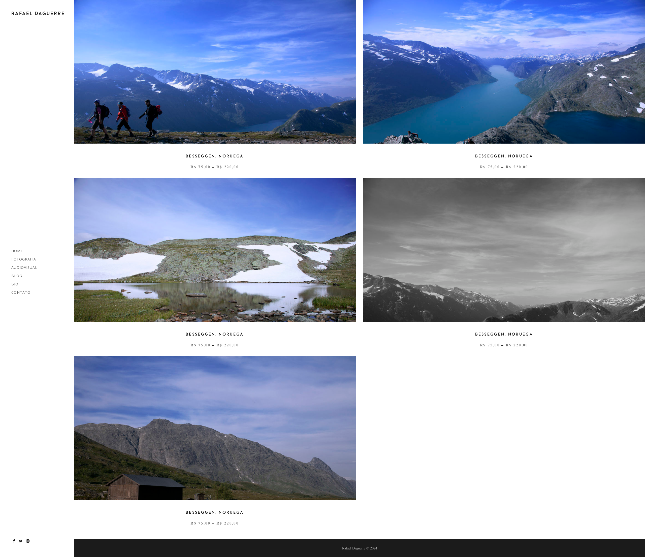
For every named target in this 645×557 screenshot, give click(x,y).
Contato (20, 292)
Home (17, 250)
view (214, 80)
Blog (16, 275)
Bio (14, 284)
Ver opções (213, 67)
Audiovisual (24, 267)
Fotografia (23, 259)
